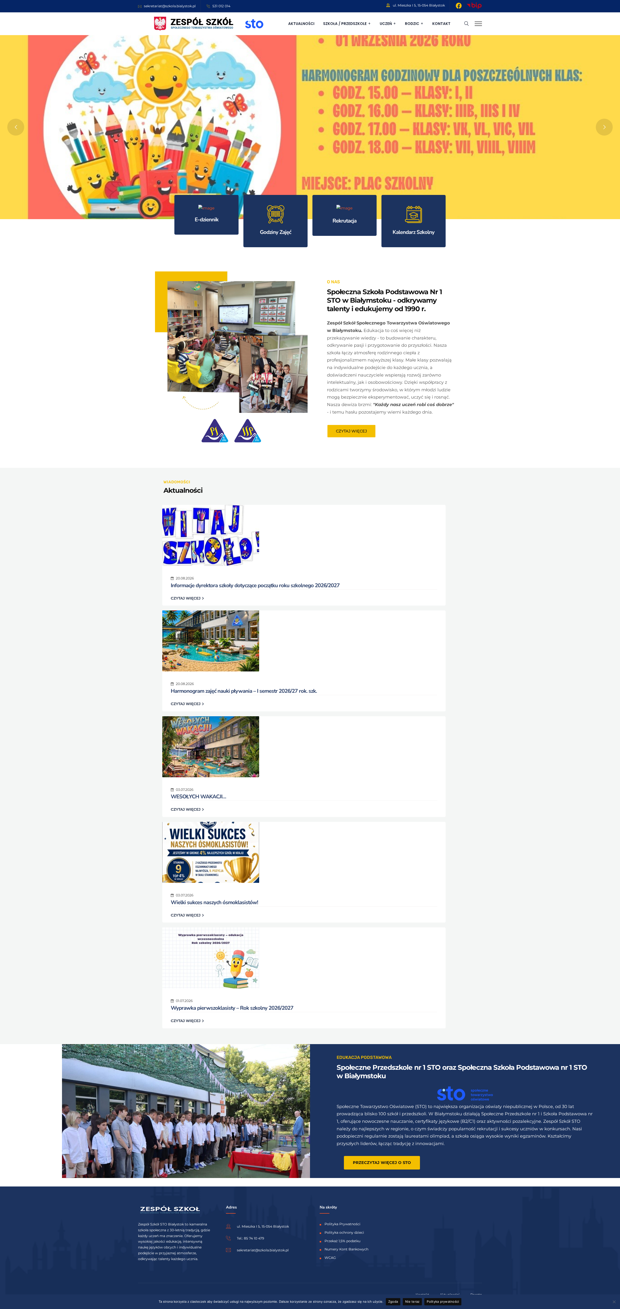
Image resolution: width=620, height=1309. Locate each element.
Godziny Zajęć (275, 232)
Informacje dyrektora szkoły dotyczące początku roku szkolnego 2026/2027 (255, 585)
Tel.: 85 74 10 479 (250, 1238)
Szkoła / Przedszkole (345, 23)
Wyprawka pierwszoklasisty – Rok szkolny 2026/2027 (232, 1008)
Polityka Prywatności (342, 1224)
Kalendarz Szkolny (413, 232)
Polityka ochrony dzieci (344, 1232)
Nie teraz (412, 1301)
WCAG (330, 1257)
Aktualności (301, 23)
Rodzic (412, 23)
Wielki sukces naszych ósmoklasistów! (214, 902)
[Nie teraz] (614, 1301)
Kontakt (441, 23)
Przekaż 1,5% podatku (342, 1241)
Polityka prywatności (443, 1301)
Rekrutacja (344, 220)
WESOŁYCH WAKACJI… (198, 796)
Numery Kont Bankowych (346, 1249)
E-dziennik (206, 219)
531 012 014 (221, 6)
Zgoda (393, 1301)
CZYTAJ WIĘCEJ (186, 598)
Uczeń (386, 23)
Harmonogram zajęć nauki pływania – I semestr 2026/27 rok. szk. (244, 691)
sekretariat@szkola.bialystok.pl (170, 6)
